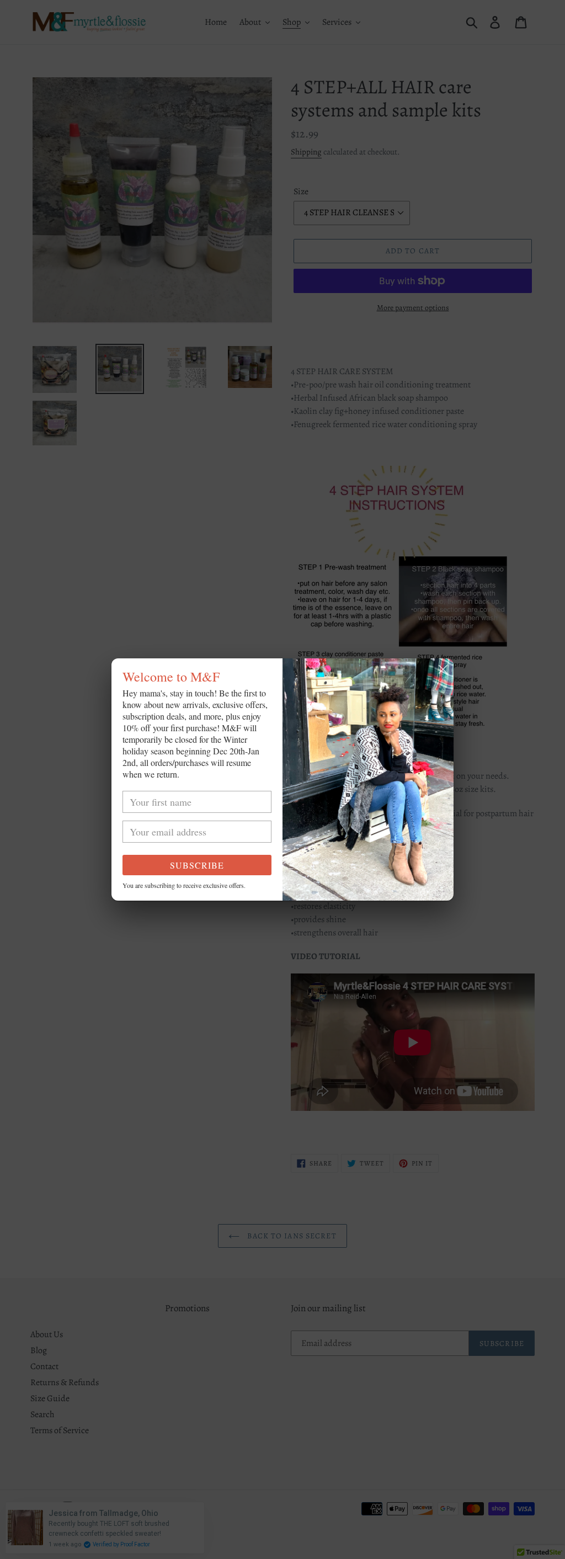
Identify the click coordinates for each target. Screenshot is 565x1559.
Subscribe (197, 865)
